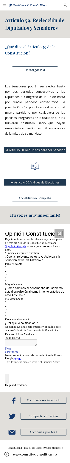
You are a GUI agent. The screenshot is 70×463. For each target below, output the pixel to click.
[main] (35, 24)
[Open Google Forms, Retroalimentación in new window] (59, 233)
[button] (4, 5)
